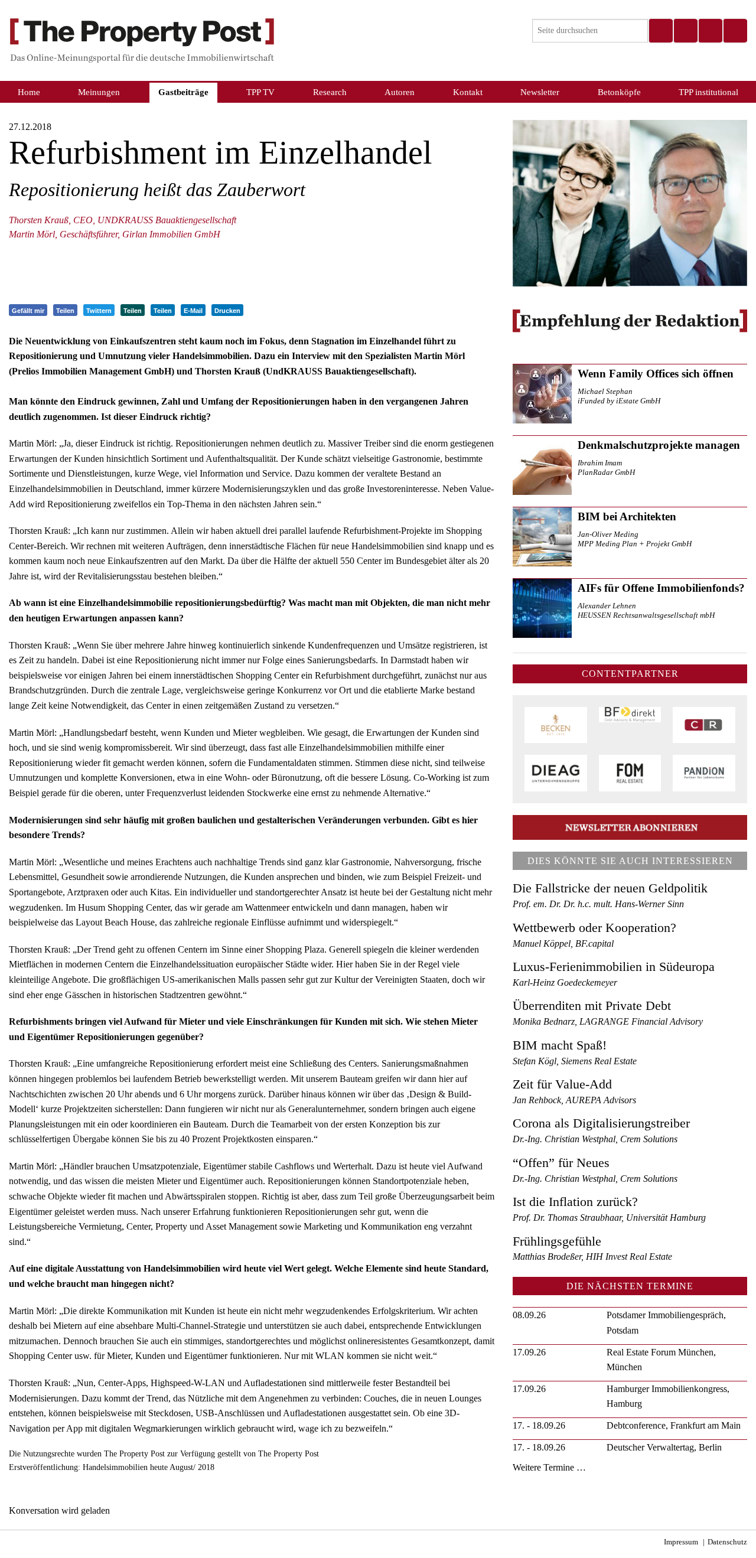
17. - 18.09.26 (539, 1425)
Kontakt (468, 92)
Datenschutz (727, 1542)
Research (330, 92)
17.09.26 (529, 1352)
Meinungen (99, 92)
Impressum (681, 1542)
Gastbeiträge (183, 92)
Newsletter (539, 92)
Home (29, 92)
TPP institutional (708, 92)
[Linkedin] (710, 31)
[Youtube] (734, 31)
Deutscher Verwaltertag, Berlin (664, 1447)
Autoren (399, 92)
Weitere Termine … (549, 1467)
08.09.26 (529, 1315)
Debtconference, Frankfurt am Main (674, 1425)
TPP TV (260, 92)
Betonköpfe (619, 92)
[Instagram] (685, 31)
